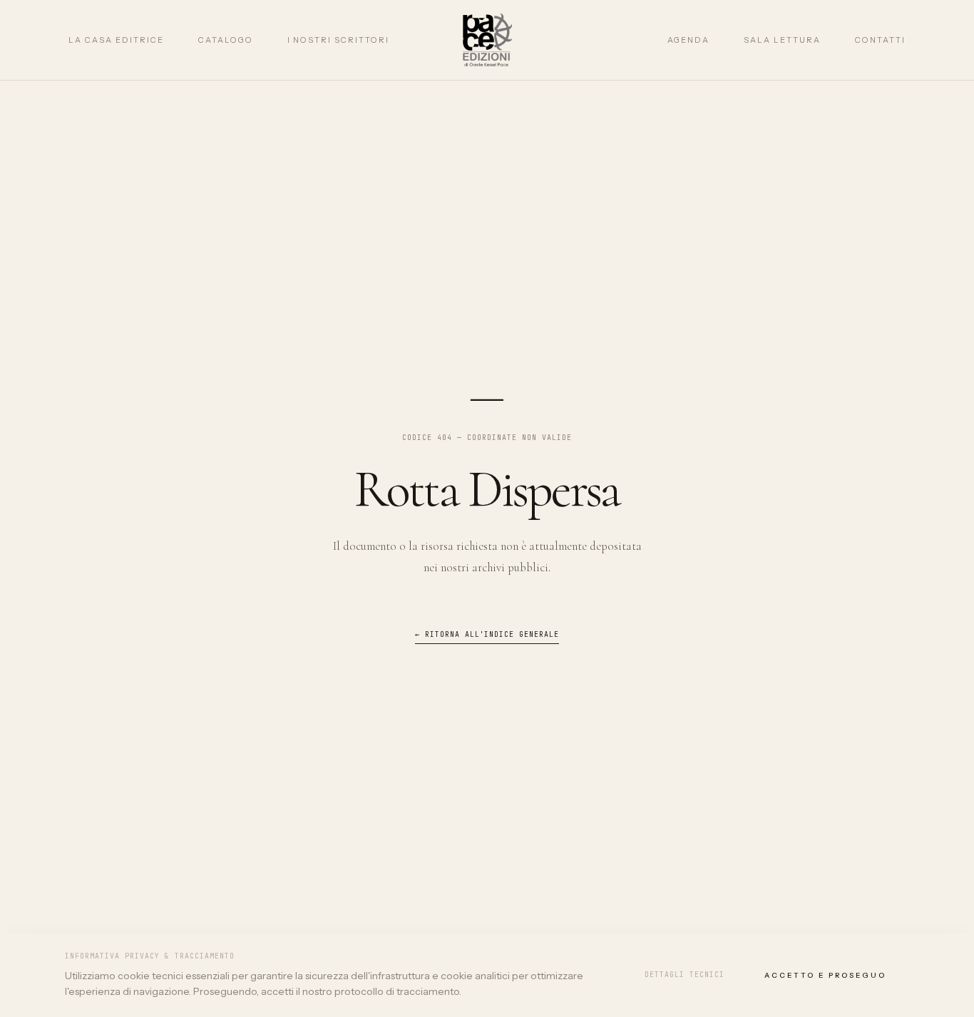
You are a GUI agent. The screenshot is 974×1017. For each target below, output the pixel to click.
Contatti (880, 40)
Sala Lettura (782, 40)
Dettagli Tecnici (684, 974)
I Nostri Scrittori (338, 40)
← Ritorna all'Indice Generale (487, 634)
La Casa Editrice (116, 40)
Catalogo (225, 40)
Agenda (688, 40)
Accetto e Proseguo (825, 975)
